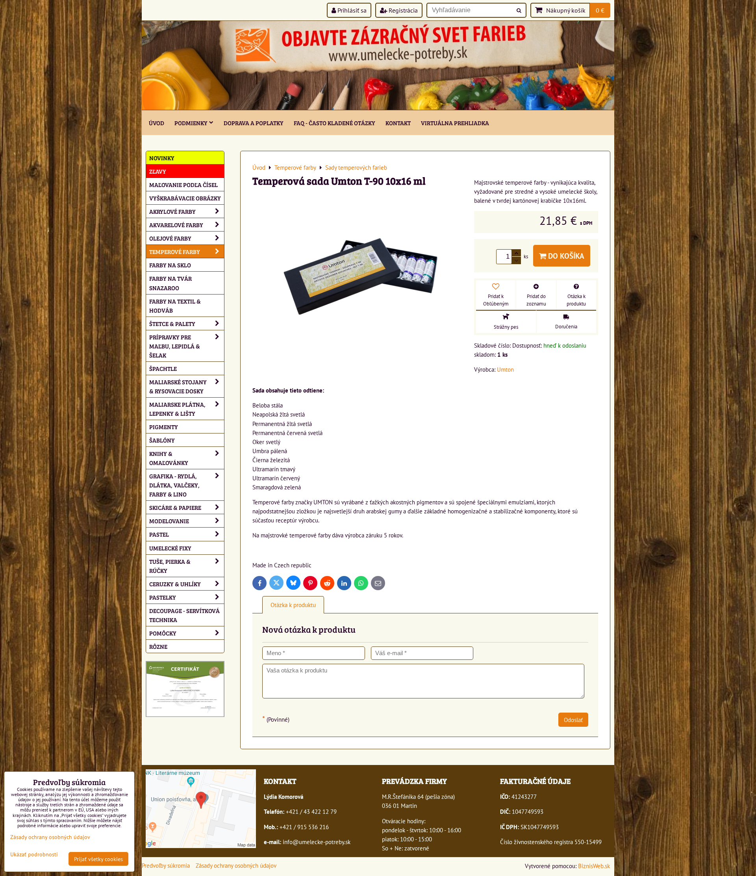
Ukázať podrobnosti (34, 854)
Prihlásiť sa (351, 10)
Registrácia (402, 10)
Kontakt (398, 123)
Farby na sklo (170, 265)
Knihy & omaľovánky (168, 458)
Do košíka (565, 256)
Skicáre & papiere (175, 507)
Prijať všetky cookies (98, 859)
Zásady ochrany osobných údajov (236, 865)
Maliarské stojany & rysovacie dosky (178, 386)
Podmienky (191, 123)
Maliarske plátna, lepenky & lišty (177, 408)
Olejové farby (170, 238)
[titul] (378, 107)
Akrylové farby (172, 211)
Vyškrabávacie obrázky (185, 198)
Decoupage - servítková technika (184, 615)
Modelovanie (169, 521)
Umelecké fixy (170, 548)
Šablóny (162, 440)
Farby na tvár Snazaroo (170, 282)
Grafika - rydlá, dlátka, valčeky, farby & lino (174, 485)
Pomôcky (162, 633)
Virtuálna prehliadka (455, 123)
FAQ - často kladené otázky (334, 123)
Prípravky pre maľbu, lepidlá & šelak (174, 346)
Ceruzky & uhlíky (175, 584)
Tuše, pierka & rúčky (170, 565)
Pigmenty (163, 426)
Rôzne (158, 646)
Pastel (159, 534)
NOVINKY (161, 158)
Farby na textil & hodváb (175, 305)
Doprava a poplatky (254, 123)
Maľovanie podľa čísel (183, 184)
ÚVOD (156, 123)
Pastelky (162, 597)
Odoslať (573, 720)
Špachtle (163, 368)
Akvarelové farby (176, 224)
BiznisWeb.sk (594, 866)
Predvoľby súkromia (166, 865)
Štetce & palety (172, 323)
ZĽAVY (157, 171)
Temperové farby (174, 251)
